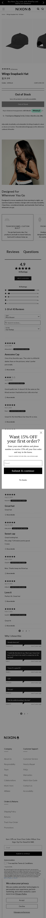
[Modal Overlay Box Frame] (23, 459)
